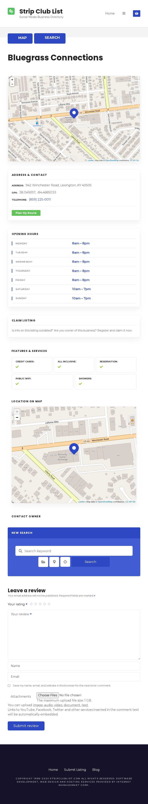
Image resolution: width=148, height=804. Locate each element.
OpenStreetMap (105, 501)
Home (110, 13)
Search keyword (20, 551)
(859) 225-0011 (40, 199)
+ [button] (17, 411)
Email (15, 677)
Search (90, 562)
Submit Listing (75, 770)
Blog (96, 770)
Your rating (17, 604)
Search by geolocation (65, 562)
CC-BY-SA (130, 501)
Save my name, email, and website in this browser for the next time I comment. (62, 685)
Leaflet (81, 501)
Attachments (21, 696)
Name (15, 666)
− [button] (17, 417)
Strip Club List (41, 11)
